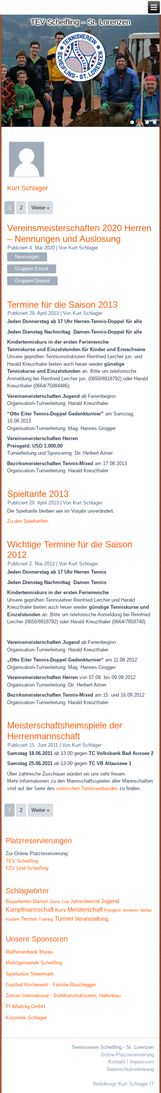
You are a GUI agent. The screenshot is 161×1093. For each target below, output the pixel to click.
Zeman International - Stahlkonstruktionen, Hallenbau (63, 995)
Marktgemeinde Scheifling (34, 962)
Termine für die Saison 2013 (62, 305)
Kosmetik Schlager (26, 1017)
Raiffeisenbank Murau (29, 952)
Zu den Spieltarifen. (28, 521)
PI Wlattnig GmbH (25, 1006)
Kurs (60, 910)
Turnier (64, 918)
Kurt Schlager (83, 248)
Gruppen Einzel (31, 268)
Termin (29, 919)
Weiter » (40, 208)
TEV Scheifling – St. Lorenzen (80, 22)
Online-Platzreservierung (127, 1054)
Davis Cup (59, 901)
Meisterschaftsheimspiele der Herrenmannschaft (64, 730)
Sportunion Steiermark (30, 974)
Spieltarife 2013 (38, 494)
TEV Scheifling (22, 861)
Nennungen (27, 257)
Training (46, 919)
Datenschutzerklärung (130, 1069)
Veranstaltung (91, 919)
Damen (40, 901)
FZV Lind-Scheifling (27, 868)
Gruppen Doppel (32, 280)
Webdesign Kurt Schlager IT (123, 1084)
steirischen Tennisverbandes (87, 788)
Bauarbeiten (18, 901)
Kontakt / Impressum (131, 1062)
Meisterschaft (85, 909)
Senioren (130, 910)
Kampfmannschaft (30, 909)
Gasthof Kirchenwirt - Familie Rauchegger (51, 985)
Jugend (110, 901)
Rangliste (112, 910)
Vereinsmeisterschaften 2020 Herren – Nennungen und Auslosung (79, 233)
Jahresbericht (85, 901)
